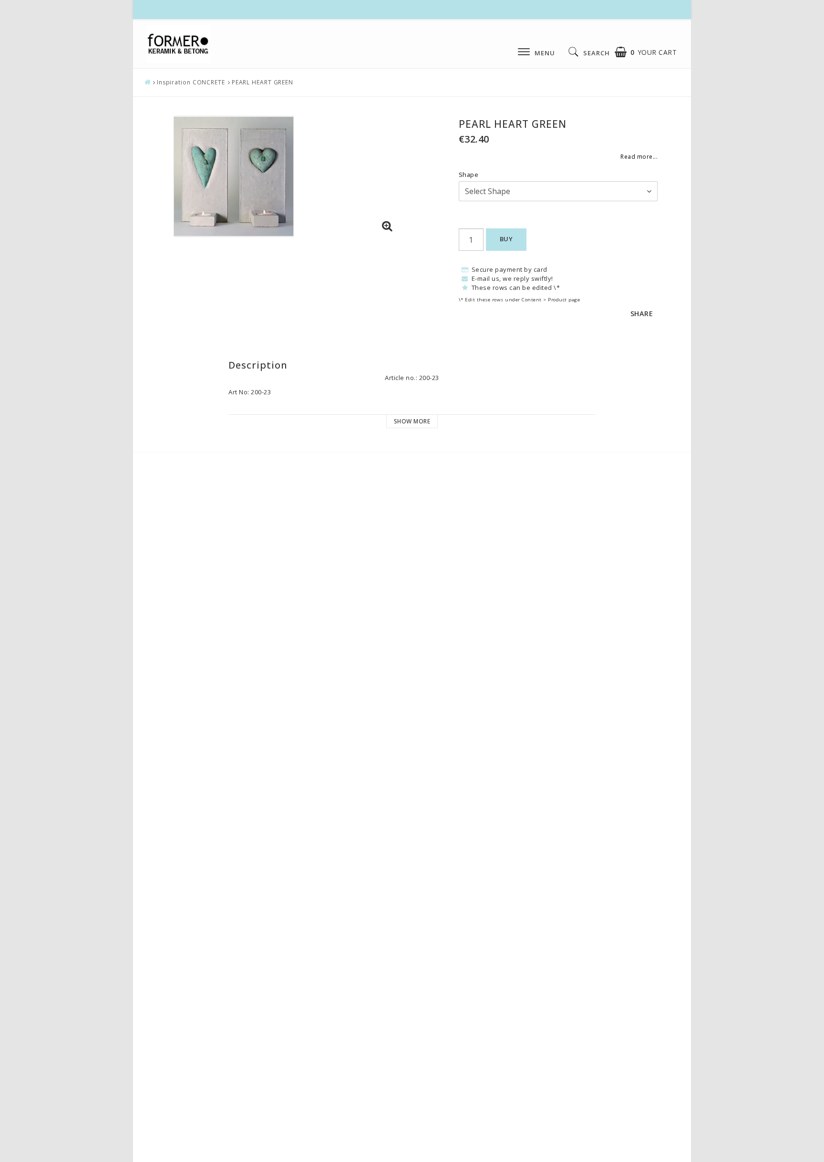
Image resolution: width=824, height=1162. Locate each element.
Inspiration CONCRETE (191, 82)
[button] (645, 52)
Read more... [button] (639, 156)
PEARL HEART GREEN (262, 82)
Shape (469, 174)
